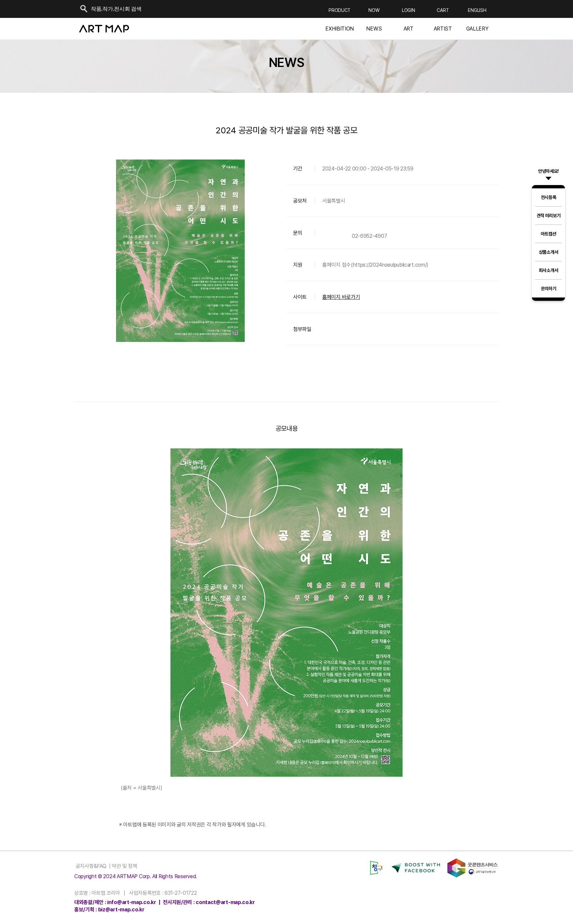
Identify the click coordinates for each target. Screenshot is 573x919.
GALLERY (477, 29)
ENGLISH (477, 10)
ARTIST (443, 29)
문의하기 (548, 288)
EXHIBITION (339, 29)
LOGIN (408, 10)
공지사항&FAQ (90, 866)
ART (409, 29)
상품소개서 (548, 252)
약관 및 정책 (124, 866)
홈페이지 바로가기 (341, 297)
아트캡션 (548, 233)
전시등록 (548, 197)
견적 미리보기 (549, 215)
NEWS (374, 29)
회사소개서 (548, 270)
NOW (373, 10)
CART (443, 10)
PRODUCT (339, 10)
